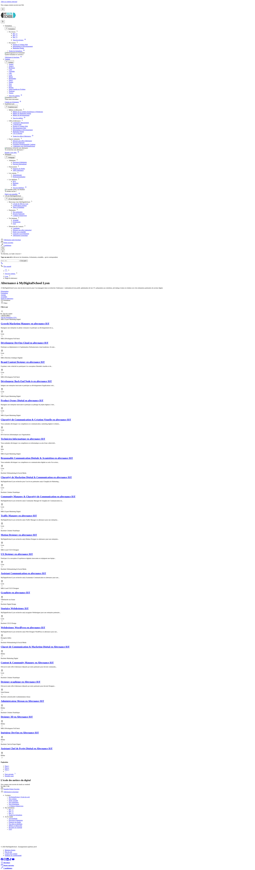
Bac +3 (15, 35)
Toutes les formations (15, 815)
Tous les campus (10, 273)
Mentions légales (10, 850)
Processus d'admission (20, 162)
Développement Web (19, 128)
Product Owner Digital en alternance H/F (22, 400)
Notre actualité (13, 800)
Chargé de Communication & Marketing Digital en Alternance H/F (35, 646)
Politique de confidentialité (13, 855)
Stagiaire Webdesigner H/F (15, 608)
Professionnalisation (19, 177)
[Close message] (3, 9)
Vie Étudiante (13, 818)
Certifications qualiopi (20, 205)
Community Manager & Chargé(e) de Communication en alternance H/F (38, 496)
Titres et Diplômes (18, 207)
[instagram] (5, 860)
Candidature (7, 245)
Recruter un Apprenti (15, 827)
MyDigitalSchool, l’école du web (19, 797)
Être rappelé (7, 266)
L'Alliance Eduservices (16, 806)
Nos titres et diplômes (15, 824)
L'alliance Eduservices (20, 215)
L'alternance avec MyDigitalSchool (24, 146)
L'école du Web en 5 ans (20, 204)
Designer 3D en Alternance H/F (17, 716)
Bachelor (15, 183)
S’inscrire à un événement (21, 234)
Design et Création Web (20, 44)
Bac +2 (15, 33)
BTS (14, 181)
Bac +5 (15, 37)
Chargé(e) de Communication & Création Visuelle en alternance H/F (36, 419)
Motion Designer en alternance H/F (19, 535)
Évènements (16, 222)
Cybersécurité (17, 124)
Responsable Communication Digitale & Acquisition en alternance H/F (37, 458)
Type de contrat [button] (7, 314)
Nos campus (13, 799)
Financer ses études (19, 168)
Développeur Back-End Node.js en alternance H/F (26, 381)
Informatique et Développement (23, 46)
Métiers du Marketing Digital (22, 113)
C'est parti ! (23, 261)
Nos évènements (14, 804)
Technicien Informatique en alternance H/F (23, 439)
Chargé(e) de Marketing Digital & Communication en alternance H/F (36, 477)
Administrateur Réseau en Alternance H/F (22, 701)
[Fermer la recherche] (3, 251)
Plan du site (8, 852)
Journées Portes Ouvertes (11, 789)
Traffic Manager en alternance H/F (19, 515)
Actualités (4, 297)
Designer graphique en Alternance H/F (20, 682)
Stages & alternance (7, 298)
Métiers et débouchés (15, 826)
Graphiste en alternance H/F (15, 592)
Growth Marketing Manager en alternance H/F (25, 323)
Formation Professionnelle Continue (24, 144)
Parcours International (19, 164)
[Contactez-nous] (2, 263)
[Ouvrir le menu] (3, 21)
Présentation (4, 291)
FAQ (14, 224)
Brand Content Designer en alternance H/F (23, 362)
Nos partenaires (18, 212)
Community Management (21, 123)
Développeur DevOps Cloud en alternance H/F (24, 343)
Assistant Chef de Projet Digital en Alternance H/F (27, 748)
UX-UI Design (17, 133)
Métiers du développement (21, 115)
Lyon (6, 276)
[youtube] (13, 860)
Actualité (15, 220)
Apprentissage (17, 175)
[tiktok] (10, 860)
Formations (4, 293)
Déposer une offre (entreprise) (22, 230)
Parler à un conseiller (19, 232)
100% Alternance (18, 170)
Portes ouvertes (8, 242)
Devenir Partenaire (19, 142)
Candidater (16, 228)
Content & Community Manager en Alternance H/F (27, 662)
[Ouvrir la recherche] (3, 248)
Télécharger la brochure (20, 235)
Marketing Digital (18, 48)
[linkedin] (7, 860)
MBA (14, 185)
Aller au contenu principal (9, 1)
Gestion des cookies (11, 854)
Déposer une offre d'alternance (22, 141)
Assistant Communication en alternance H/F (23, 573)
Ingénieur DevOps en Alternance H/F (20, 732)
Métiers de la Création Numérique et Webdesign (28, 112)
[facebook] (2, 860)
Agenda (3, 295)
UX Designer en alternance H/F (17, 554)
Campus (7, 59)
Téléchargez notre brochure (12, 240)
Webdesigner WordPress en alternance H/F (23, 627)
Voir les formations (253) (8, 317)
